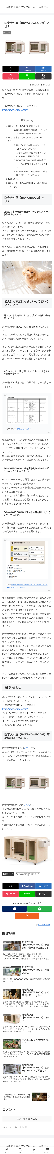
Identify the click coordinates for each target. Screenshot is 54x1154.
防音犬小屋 (9, 874)
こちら (27, 748)
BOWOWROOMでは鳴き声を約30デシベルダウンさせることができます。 (31, 164)
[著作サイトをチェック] (14, 909)
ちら (28, 805)
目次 (23, 120)
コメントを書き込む (27, 1119)
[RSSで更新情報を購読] (27, 916)
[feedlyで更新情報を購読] (39, 909)
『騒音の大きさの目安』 (24, 429)
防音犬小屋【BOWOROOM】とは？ (23, 126)
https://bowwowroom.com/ (15, 110)
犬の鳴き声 (23, 874)
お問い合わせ (14, 179)
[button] (43, 76)
